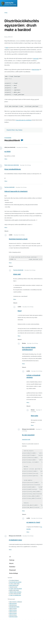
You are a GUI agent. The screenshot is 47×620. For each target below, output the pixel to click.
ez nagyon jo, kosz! (33, 522)
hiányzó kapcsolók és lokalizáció (15, 191)
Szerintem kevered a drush (18, 239)
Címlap (5, 12)
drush (7, 47)
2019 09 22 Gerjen (13, 616)
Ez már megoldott (28, 435)
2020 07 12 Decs (13, 610)
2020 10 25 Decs (13, 603)
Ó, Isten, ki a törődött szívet (15, 595)
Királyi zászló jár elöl (13, 585)
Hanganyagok (12, 570)
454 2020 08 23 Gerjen (14, 606)
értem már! (17, 274)
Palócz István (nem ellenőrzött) (11, 165)
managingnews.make (26, 439)
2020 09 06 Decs (13, 605)
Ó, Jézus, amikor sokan (14, 583)
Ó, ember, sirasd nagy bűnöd (15, 588)
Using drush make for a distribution (23, 120)
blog (17, 130)
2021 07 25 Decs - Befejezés (15, 601)
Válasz (5, 158)
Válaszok (6, 231)
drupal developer (35, 69)
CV (10, 557)
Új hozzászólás (7, 137)
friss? (20, 311)
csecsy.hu (9, 3)
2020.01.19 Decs (13, 611)
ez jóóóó (7, 151)
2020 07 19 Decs (13, 608)
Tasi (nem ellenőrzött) (9, 187)
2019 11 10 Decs (13, 613)
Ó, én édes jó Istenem (14, 580)
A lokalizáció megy (15, 540)
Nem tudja (34, 415)
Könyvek (11, 563)
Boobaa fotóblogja (13, 573)
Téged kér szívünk (13, 587)
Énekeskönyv (12, 566)
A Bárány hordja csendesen (15, 591)
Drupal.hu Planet (11, 130)
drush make (35, 58)
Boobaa (20, 130)
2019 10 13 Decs (13, 615)
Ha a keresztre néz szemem (15, 582)
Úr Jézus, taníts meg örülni (15, 593)
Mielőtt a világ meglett (14, 590)
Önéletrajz (11, 560)
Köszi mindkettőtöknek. (12, 169)
